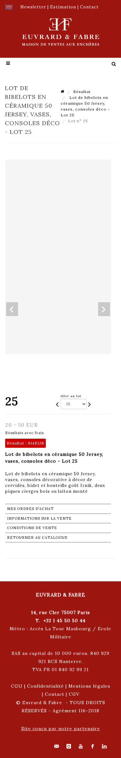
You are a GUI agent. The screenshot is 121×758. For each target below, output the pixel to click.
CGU (17, 686)
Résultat (82, 91)
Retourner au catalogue (37, 537)
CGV (74, 694)
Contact (54, 694)
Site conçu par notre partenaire (60, 728)
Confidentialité (45, 686)
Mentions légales (89, 686)
